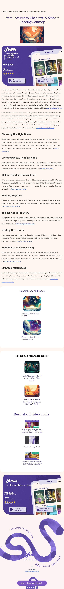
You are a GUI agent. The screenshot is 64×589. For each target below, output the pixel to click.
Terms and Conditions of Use (32, 571)
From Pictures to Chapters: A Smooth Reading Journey (27, 12)
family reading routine (18, 189)
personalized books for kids (45, 128)
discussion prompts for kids (25, 224)
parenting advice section (12, 261)
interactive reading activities (11, 206)
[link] (17, 80)
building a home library (54, 108)
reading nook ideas (46, 169)
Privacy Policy (32, 569)
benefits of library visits (24, 241)
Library (4, 12)
